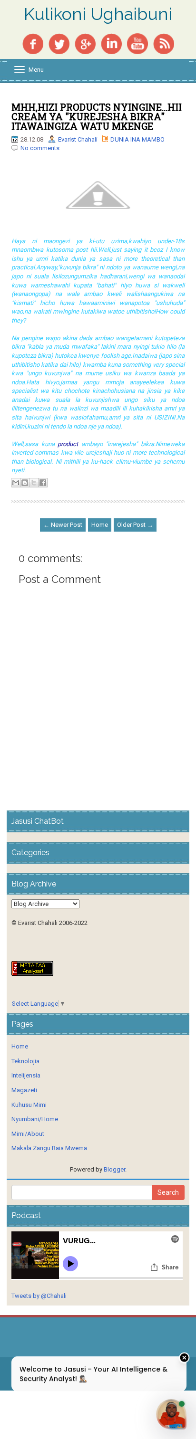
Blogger (114, 1169)
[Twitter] (59, 43)
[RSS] (163, 43)
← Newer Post (62, 524)
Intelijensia (25, 1075)
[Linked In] (111, 43)
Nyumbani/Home (34, 1119)
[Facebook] (32, 43)
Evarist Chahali (78, 139)
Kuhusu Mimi (29, 1104)
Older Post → (135, 524)
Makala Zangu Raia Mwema (49, 1148)
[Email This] (15, 482)
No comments (39, 148)
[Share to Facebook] (43, 482)
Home (99, 524)
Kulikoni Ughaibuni (98, 14)
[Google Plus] (85, 43)
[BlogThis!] (24, 482)
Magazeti (24, 1090)
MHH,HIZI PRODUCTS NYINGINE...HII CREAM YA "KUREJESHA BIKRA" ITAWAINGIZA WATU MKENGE (96, 116)
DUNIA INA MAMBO (137, 139)
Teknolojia (25, 1061)
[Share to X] (34, 482)
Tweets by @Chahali (39, 1295)
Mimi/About (27, 1133)
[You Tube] (137, 43)
